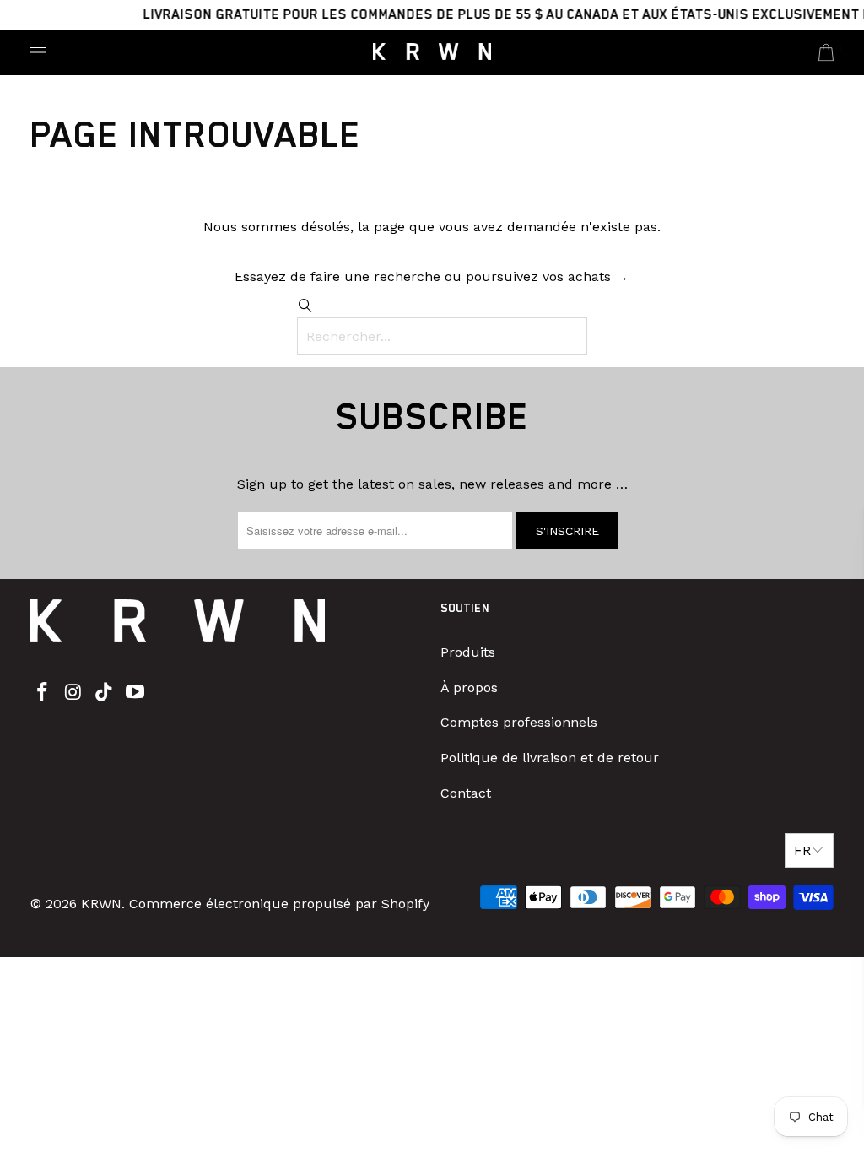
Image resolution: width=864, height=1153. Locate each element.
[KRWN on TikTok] (104, 693)
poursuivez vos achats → (547, 276)
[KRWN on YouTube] (135, 693)
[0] (826, 52)
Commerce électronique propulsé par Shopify (279, 904)
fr (802, 850)
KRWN (101, 904)
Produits (467, 652)
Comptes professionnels (518, 722)
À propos (469, 687)
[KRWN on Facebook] (43, 693)
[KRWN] (432, 52)
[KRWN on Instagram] (73, 693)
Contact (465, 793)
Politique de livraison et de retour (549, 758)
